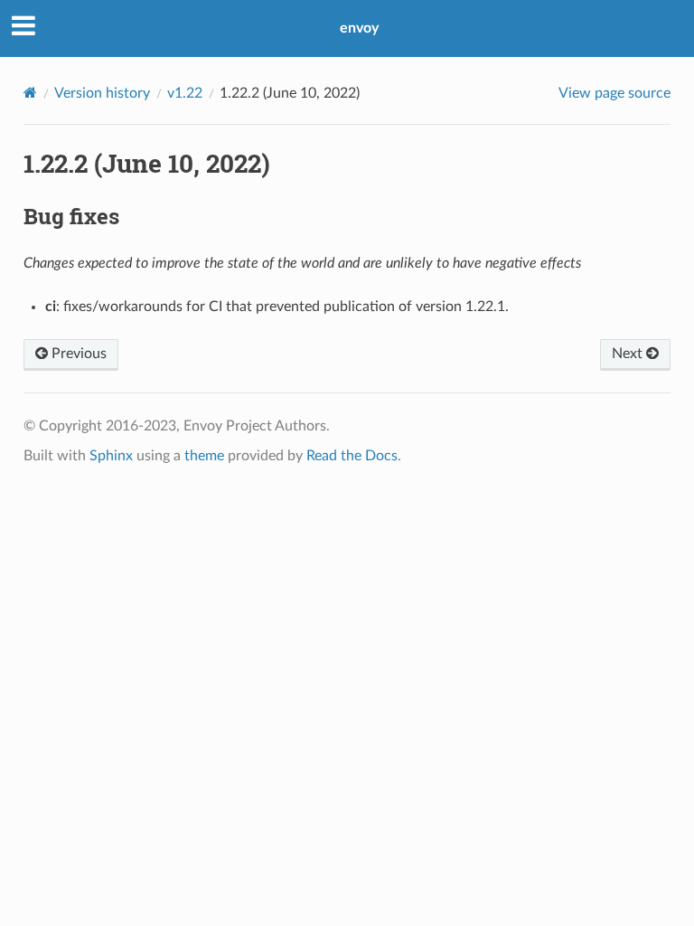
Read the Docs (352, 456)
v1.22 (184, 93)
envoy (359, 28)
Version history (102, 93)
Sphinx (111, 456)
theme (204, 456)
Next (629, 353)
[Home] (30, 92)
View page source (614, 93)
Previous (77, 353)
